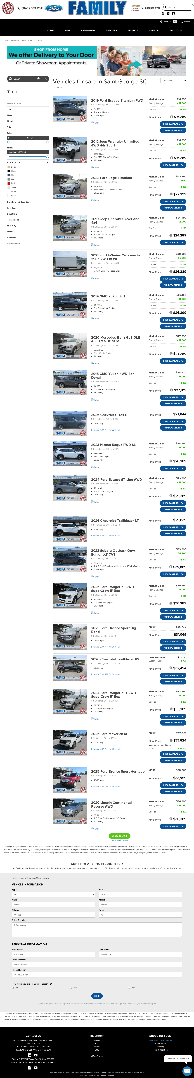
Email (133, 988)
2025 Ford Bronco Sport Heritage (118, 771)
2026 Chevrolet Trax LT (110, 415)
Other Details (18, 920)
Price (101, 910)
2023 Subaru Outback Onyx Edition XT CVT (113, 552)
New (67, 30)
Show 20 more (119, 836)
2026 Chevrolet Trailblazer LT (115, 520)
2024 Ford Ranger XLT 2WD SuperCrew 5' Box (113, 695)
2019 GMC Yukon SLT (108, 296)
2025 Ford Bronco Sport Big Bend (113, 630)
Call (16, 988)
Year (101, 890)
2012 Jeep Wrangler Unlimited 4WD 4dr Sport (115, 143)
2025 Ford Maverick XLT (110, 734)
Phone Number (19, 970)
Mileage (15, 910)
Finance (133, 30)
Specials (111, 30)
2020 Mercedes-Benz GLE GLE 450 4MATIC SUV (115, 339)
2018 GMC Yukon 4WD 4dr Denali (112, 376)
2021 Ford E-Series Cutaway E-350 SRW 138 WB (115, 257)
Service (153, 30)
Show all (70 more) (120, 840)
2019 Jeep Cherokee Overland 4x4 (115, 221)
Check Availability (173, 124)
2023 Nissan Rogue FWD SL (113, 445)
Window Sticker (173, 130)
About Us (176, 30)
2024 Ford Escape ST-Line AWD (116, 479)
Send (97, 996)
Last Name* (104, 949)
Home (50, 30)
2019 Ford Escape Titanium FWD (117, 100)
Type (14, 890)
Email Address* (19, 960)
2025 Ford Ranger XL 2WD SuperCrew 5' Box (112, 589)
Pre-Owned (88, 30)
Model (102, 900)
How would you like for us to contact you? (32, 984)
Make (14, 900)
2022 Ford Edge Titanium (111, 178)
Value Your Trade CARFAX (160, 1040)
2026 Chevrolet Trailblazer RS (115, 659)
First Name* (17, 949)
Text (75, 988)
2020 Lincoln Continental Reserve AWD (111, 804)
